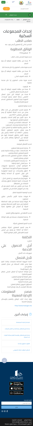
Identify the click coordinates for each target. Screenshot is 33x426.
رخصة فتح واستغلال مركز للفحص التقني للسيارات (17, 329)
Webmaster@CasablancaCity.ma (20, 422)
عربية (3, 2)
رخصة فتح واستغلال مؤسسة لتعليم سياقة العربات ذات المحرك (17, 336)
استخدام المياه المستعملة (23, 322)
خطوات (18, 19)
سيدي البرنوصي (26, 19)
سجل (16, 407)
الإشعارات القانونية (17, 420)
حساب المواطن (13, 15)
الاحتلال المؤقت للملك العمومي (21, 350)
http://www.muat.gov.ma (23, 305)
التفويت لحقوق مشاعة (24, 343)
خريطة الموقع (28, 420)
